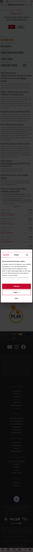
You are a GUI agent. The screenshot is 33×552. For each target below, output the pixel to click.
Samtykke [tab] (6, 255)
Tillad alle (16, 286)
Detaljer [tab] (16, 255)
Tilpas (15, 292)
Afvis (16, 298)
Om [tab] (27, 255)
